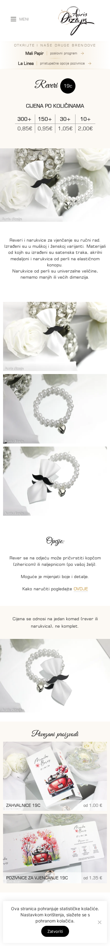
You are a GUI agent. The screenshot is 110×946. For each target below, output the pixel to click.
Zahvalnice (42, 54)
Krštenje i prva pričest (43, 110)
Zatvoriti (55, 931)
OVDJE (81, 589)
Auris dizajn (76, 20)
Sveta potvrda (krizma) (43, 118)
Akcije (43, 126)
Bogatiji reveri (43, 78)
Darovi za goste (43, 62)
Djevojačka (43, 102)
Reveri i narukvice (43, 70)
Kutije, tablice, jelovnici (43, 94)
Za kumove (43, 86)
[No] (99, 922)
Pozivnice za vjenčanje (43, 46)
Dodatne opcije (43, 134)
